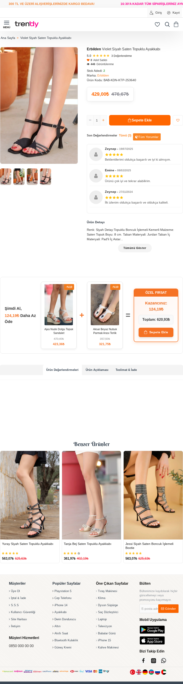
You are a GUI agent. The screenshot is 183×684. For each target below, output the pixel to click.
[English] (138, 672)
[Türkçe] (132, 672)
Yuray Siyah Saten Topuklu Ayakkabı (27, 544)
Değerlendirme (121, 55)
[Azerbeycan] (151, 672)
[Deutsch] (145, 672)
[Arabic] (163, 672)
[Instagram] (153, 661)
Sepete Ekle (158, 332)
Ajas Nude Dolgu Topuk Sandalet (58, 331)
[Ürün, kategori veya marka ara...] (166, 24)
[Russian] (157, 672)
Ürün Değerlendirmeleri (62, 370)
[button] (140, 120)
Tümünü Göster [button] (135, 248)
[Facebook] (143, 661)
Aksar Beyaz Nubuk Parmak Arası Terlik (105, 331)
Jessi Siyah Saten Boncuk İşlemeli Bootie (149, 546)
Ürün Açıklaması (97, 370)
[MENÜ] (6, 24)
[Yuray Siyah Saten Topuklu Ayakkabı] (29, 495)
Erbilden (94, 49)
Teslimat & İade (126, 370)
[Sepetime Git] (177, 24)
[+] (103, 120)
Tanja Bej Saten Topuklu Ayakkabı (87, 544)
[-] (90, 120)
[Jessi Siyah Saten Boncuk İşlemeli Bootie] (153, 495)
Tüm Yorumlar (148, 137)
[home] (8, 37)
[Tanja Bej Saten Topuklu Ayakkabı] (91, 495)
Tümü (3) (125, 135)
